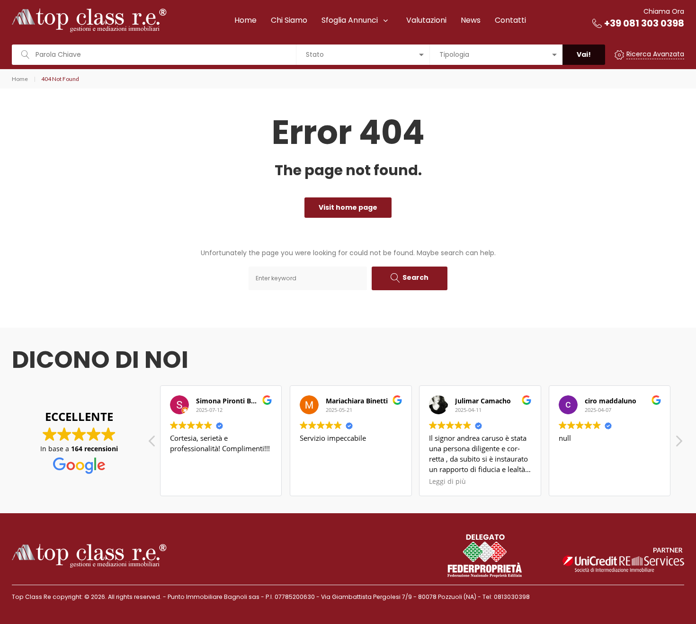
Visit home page (348, 207)
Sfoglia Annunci (349, 20)
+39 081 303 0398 (644, 23)
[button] (678, 443)
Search (415, 277)
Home (245, 20)
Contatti (510, 20)
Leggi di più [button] (447, 481)
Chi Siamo (289, 20)
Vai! (584, 54)
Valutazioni (426, 20)
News (471, 20)
